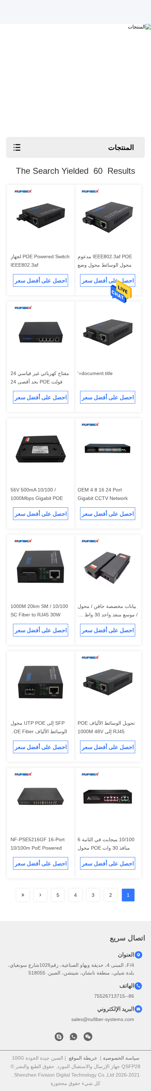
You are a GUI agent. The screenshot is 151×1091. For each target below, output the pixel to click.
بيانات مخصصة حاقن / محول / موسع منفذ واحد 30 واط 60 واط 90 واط (108, 614)
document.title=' (95, 373)
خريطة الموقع (83, 1058)
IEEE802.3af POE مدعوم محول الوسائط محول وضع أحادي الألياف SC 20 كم (105, 265)
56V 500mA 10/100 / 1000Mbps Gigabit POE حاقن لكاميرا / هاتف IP (37, 498)
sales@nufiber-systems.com (102, 1019)
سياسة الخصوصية (121, 1058)
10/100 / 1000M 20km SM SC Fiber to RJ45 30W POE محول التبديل (39, 614)
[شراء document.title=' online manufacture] (107, 332)
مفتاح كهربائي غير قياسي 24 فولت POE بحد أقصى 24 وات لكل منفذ (40, 381)
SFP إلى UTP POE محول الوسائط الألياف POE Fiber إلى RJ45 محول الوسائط (39, 731)
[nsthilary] (59, 1038)
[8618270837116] (73, 1038)
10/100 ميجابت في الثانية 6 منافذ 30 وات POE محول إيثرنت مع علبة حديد (106, 848)
